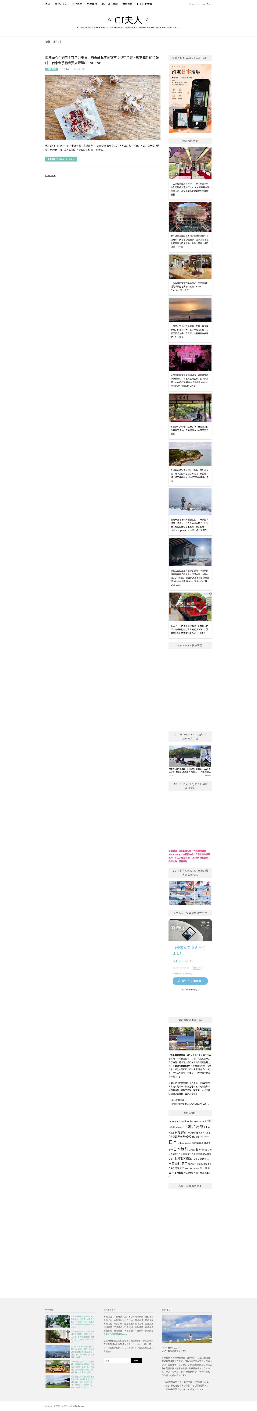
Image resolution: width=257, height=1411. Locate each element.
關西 (197, 1173)
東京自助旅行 (202, 1164)
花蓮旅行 (191, 1173)
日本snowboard (184, 1143)
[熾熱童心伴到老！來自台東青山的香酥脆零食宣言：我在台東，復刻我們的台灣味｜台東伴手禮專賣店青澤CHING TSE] (102, 107)
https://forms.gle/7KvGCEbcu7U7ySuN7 (190, 1103)
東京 (185, 1164)
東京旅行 (192, 1164)
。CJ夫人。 (128, 20)
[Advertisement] (190, 1237)
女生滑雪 (173, 1136)
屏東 (179, 1136)
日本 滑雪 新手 (185, 1154)
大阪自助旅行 (204, 1132)
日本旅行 (180, 1149)
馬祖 (202, 1173)
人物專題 (77, 4)
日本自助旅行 (184, 1158)
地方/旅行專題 (109, 4)
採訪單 (196, 1090)
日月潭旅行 (204, 1136)
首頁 (47, 4)
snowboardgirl (187, 1121)
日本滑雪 (201, 1149)
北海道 (172, 1127)
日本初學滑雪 (197, 1143)
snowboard (174, 1121)
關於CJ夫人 (61, 4)
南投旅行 (179, 1127)
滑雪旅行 (179, 1168)
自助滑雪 (177, 1173)
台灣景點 (180, 1132)
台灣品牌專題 (52, 69)
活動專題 (127, 4)
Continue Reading (65, 159)
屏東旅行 (186, 1136)
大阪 (188, 1132)
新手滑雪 (196, 1136)
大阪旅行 (194, 1132)
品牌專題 (92, 4)
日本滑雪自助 (197, 1154)
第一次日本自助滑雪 (191, 1168)
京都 (209, 1121)
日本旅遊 (192, 1150)
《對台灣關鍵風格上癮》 (179, 1055)
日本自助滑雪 (144, 4)
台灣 (187, 1126)
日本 (173, 1142)
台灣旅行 (199, 1126)
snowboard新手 (200, 1121)
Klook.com (50, 175)
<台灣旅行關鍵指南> (181, 1065)
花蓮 (186, 1173)
